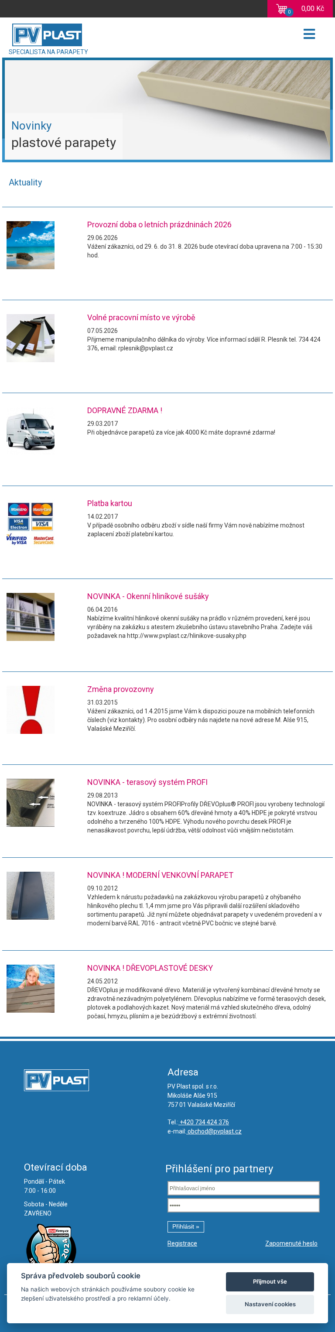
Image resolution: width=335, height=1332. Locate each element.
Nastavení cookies (270, 1304)
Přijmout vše (270, 1281)
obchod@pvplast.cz (214, 1131)
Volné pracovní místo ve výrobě (141, 317)
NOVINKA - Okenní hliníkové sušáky (148, 596)
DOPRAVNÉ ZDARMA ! (124, 410)
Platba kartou (109, 503)
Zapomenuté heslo (291, 1243)
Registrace (182, 1243)
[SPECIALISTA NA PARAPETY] (76, 33)
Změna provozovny (120, 689)
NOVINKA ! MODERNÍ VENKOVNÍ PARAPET (160, 875)
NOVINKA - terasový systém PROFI (147, 782)
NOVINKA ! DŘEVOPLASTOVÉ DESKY (150, 967)
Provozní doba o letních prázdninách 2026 (159, 224)
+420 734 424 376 (203, 1122)
